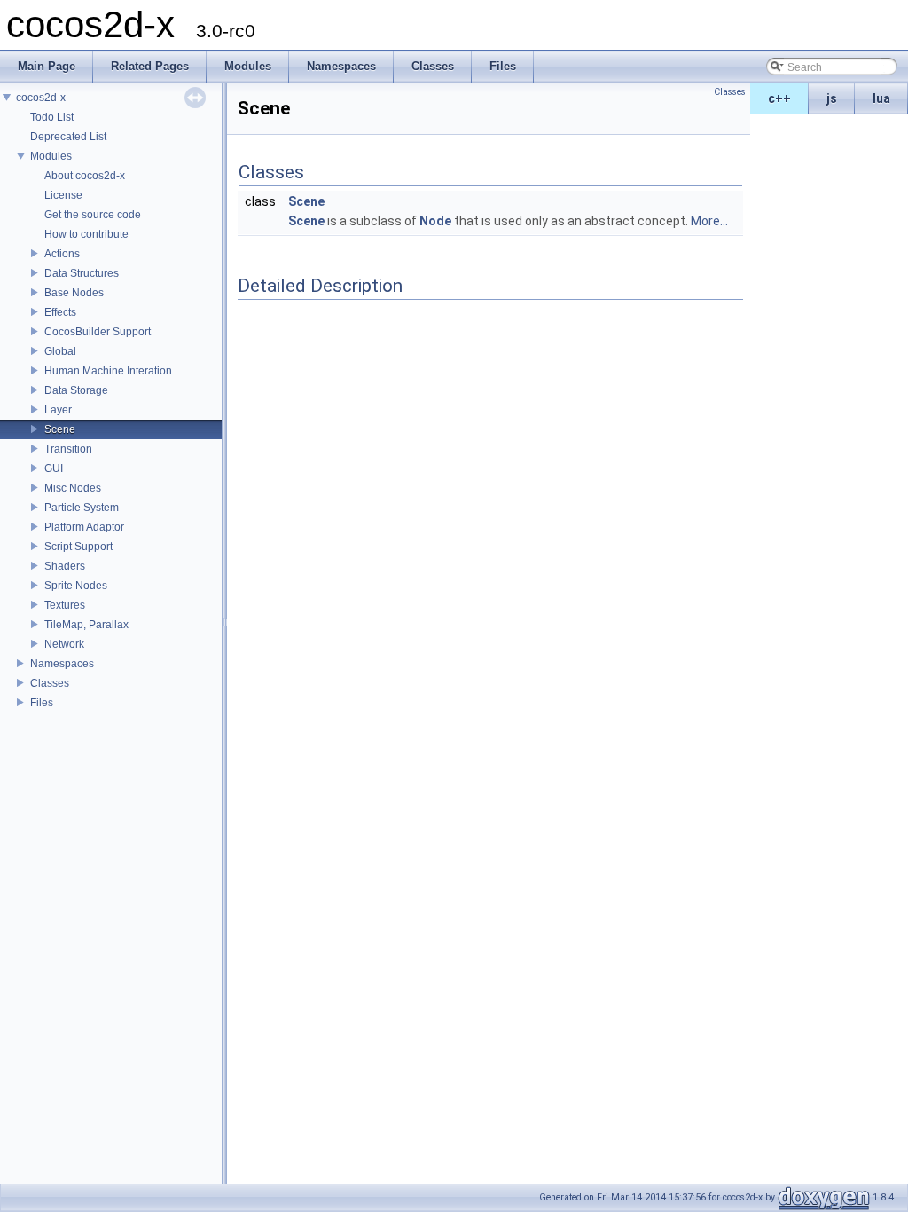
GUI (53, 468)
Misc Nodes (72, 488)
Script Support (78, 546)
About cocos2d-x (84, 175)
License (63, 195)
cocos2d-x (41, 97)
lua (881, 98)
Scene (59, 429)
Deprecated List (68, 136)
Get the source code (92, 215)
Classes (49, 683)
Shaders (64, 566)
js (831, 98)
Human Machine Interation (108, 371)
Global (60, 351)
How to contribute (86, 234)
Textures (64, 605)
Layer (58, 410)
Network (64, 644)
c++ (779, 98)
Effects (60, 312)
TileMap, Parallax (86, 624)
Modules (51, 156)
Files (41, 703)
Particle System (81, 507)
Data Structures (81, 273)
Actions (62, 254)
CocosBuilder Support (97, 332)
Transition (68, 449)
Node (435, 221)
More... (709, 221)
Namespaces (62, 663)
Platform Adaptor (84, 527)
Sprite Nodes (75, 585)
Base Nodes (74, 293)
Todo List (52, 117)
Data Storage (76, 390)
